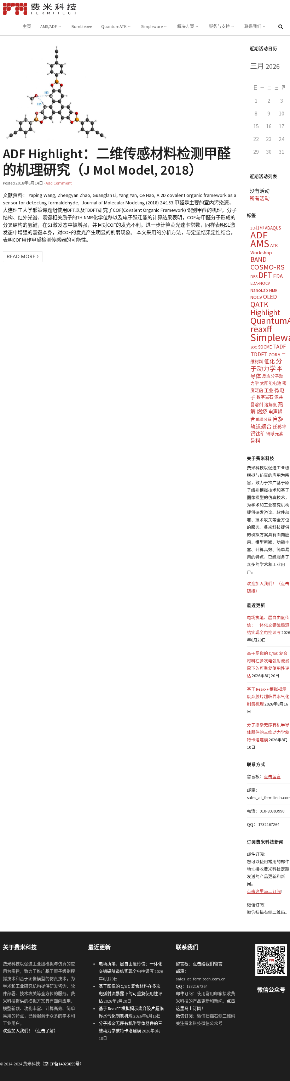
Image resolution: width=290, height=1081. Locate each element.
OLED (270, 297)
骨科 (255, 440)
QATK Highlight (265, 308)
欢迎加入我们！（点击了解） (30, 1031)
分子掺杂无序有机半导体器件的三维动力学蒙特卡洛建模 (268, 732)
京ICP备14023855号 (62, 1063)
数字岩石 (264, 397)
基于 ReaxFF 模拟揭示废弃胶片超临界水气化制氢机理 (268, 696)
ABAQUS (273, 228)
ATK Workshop (264, 249)
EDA (278, 276)
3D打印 (257, 228)
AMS (259, 243)
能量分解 (264, 419)
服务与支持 (219, 26)
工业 (268, 390)
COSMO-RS (267, 267)
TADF (279, 346)
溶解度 (270, 404)
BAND (258, 259)
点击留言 (272, 776)
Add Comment (59, 183)
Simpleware (152, 26)
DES (253, 276)
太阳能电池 (270, 383)
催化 (269, 361)
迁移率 (279, 427)
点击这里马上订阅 (264, 891)
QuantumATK (114, 26)
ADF (259, 234)
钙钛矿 (257, 433)
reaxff (261, 329)
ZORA (274, 354)
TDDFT (258, 354)
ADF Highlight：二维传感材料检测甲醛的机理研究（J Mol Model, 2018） (117, 161)
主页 (27, 26)
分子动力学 (266, 365)
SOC (253, 347)
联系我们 (252, 26)
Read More (22, 256)
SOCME (265, 347)
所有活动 (259, 198)
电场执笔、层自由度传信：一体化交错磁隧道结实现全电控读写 (268, 625)
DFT (265, 275)
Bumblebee (81, 26)
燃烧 (262, 411)
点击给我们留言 (207, 964)
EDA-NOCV (260, 283)
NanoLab (259, 290)
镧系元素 (274, 433)
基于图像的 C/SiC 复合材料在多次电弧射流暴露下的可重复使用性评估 (130, 994)
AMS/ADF (48, 26)
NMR (273, 290)
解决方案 (185, 26)
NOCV (256, 297)
